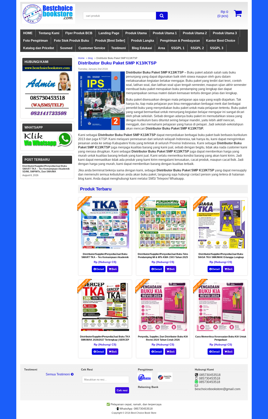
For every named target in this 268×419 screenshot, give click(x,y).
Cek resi (122, 390)
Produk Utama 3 (225, 33)
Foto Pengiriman (35, 40)
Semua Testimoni (58, 374)
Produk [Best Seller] (110, 40)
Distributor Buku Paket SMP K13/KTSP (117, 63)
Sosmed (66, 48)
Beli (114, 269)
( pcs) (222, 14)
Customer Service (91, 48)
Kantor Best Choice (220, 40)
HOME (28, 33)
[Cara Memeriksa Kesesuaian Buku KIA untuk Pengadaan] (221, 330)
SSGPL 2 (197, 48)
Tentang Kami (49, 33)
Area (161, 48)
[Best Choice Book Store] (48, 22)
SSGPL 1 (177, 48)
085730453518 (143, 408)
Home (81, 58)
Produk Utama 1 (165, 33)
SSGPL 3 (216, 48)
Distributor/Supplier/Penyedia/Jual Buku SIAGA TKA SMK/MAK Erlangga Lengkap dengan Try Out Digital (221, 257)
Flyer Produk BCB (78, 33)
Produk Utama (136, 33)
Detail (100, 269)
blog (90, 58)
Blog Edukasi (142, 48)
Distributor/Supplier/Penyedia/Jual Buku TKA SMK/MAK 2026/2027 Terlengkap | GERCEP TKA (105, 339)
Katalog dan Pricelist (38, 48)
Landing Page (108, 33)
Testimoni (118, 48)
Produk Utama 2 (195, 33)
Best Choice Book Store (143, 413)
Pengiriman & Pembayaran (180, 40)
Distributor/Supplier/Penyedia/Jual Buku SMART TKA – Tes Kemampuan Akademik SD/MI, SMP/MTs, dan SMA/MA (105, 257)
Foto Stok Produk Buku (71, 40)
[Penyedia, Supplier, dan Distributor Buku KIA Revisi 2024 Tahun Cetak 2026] (163, 330)
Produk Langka (142, 40)
